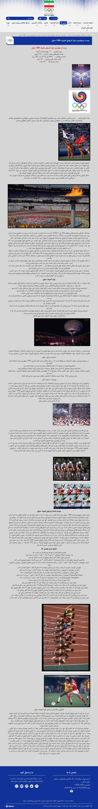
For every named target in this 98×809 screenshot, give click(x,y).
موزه (24, 801)
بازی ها (64, 35)
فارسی (54, 18)
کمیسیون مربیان (46, 801)
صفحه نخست (69, 801)
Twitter (31, 786)
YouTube (21, 786)
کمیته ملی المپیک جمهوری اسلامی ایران (79, 35)
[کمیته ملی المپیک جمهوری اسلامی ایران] (49, 8)
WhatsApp (16, 786)
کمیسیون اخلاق (58, 801)
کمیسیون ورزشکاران (33, 801)
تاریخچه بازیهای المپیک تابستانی (50, 35)
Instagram (26, 786)
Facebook (36, 786)
